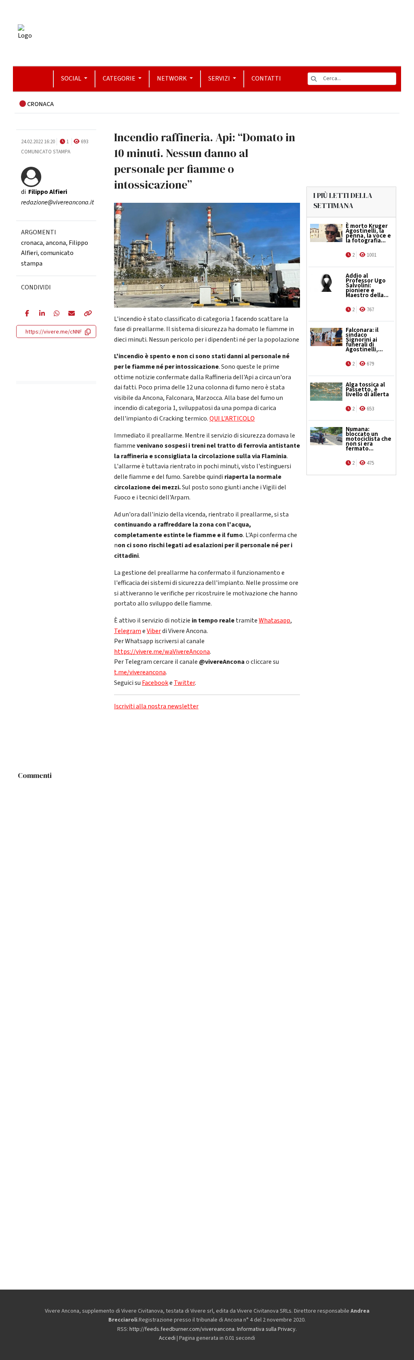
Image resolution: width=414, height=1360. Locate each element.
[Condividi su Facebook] (26, 314)
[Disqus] (207, 885)
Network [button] (172, 78)
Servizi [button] (219, 78)
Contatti (266, 78)
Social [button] (71, 78)
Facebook (155, 682)
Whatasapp (274, 620)
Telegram (127, 631)
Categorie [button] (120, 78)
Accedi (167, 1338)
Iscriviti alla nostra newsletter (156, 706)
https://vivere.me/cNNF (53, 332)
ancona (56, 242)
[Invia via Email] (69, 314)
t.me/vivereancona (140, 672)
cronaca (32, 242)
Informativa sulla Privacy (266, 1329)
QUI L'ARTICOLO (232, 418)
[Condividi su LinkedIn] (40, 314)
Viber (154, 631)
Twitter (184, 682)
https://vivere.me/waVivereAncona (162, 651)
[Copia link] (85, 314)
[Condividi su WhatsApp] (55, 314)
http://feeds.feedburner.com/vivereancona (181, 1329)
